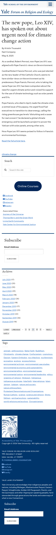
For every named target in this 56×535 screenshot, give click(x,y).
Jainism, (7, 384)
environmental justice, (13, 374)
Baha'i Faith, (30, 351)
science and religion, (35, 395)
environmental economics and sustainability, (23, 368)
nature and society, (27, 384)
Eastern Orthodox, (19, 358)
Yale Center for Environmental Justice (19, 224)
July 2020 (6, 280)
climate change (9, 154)
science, (22, 395)
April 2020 (7, 291)
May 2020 (6, 287)
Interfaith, (27, 381)
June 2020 (6, 283)
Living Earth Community (13, 221)
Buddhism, (40, 351)
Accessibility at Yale (10, 441)
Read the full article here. (13, 141)
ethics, (50, 374)
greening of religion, (12, 378)
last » (6, 333)
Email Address (11, 247)
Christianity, (9, 354)
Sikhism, (7, 398)
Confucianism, (35, 354)
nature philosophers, (13, 388)
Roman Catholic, (11, 395)
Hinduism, (26, 378)
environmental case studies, (37, 364)
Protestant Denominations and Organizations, (24, 391)
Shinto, (48, 395)
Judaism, (15, 384)
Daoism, (7, 358)
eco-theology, (34, 358)
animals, (7, 351)
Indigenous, (36, 378)
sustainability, (33, 398)
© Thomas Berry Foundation (16, 460)
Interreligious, (39, 381)
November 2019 (9, 310)
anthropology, (17, 351)
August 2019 (7, 322)
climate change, (22, 354)
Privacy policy (26, 441)
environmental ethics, (13, 371)
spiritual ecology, (19, 398)
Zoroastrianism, (36, 401)
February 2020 (8, 299)
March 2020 (7, 295)
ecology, (17, 361)
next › (49, 329)
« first (6, 329)
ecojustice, (8, 361)
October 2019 (8, 314)
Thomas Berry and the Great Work (18, 218)
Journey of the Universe (13, 214)
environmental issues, (32, 371)
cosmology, (48, 354)
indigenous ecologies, (13, 381)
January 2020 (8, 303)
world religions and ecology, (16, 401)
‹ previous (16, 329)
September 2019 (9, 318)
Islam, (48, 381)
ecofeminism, (47, 358)
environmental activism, (14, 364)
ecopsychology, (29, 361)
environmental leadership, (35, 374)
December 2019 (9, 306)
